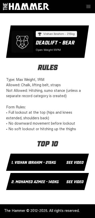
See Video (75, 162)
